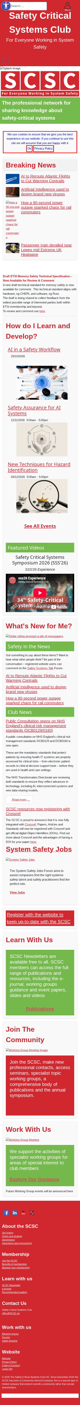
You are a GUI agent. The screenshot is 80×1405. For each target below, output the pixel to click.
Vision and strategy (12, 1236)
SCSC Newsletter (11, 1285)
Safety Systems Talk (40, 668)
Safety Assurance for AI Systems (34, 410)
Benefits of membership (14, 1264)
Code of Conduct (11, 1365)
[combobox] (27, 6)
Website (6, 1358)
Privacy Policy (43, 148)
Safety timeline (9, 1341)
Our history (7, 1233)
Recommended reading (14, 1292)
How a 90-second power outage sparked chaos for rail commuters (46, 207)
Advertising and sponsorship (17, 1243)
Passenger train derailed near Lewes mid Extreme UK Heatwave (46, 250)
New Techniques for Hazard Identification (39, 467)
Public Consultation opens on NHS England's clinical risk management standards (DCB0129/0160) (36, 726)
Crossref (30, 824)
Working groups (10, 1334)
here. (33, 841)
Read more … (20, 799)
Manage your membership (16, 1267)
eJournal (6, 1288)
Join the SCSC (9, 1260)
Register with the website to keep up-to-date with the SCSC (38, 918)
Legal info (7, 1369)
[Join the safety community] (27, 1050)
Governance (8, 1239)
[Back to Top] (73, 1398)
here (42, 311)
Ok (29, 148)
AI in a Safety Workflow (34, 349)
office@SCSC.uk (11, 1313)
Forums (6, 1337)
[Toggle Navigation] (5, 60)
